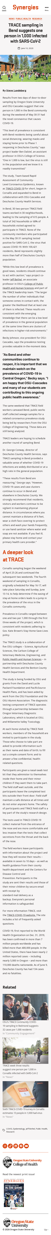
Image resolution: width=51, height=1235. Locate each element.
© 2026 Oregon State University (18, 1229)
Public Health (23, 18)
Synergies (25, 7)
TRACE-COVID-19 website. (21, 915)
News (12, 18)
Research (37, 18)
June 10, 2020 (27, 48)
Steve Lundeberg (16, 90)
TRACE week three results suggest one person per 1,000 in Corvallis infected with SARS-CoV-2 (20, 1069)
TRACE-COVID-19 (15, 188)
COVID (9, 1128)
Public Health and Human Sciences (22, 659)
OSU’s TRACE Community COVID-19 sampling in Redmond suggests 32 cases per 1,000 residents (20, 1025)
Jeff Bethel (16, 279)
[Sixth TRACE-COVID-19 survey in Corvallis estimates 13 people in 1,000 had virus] (25, 1094)
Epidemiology (19, 1128)
